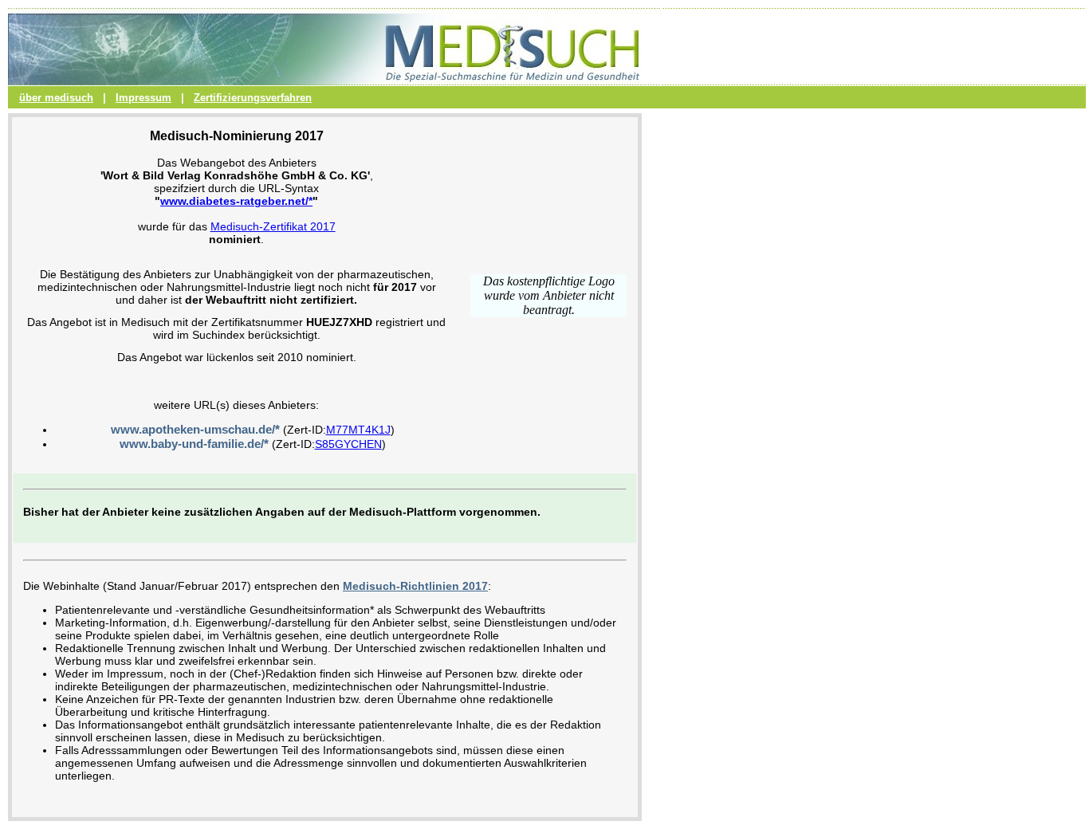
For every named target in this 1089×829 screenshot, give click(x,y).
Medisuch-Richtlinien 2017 (415, 586)
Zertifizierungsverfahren (253, 98)
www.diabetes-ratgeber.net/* (236, 200)
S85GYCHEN (348, 444)
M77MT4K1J (358, 429)
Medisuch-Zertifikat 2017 (273, 226)
